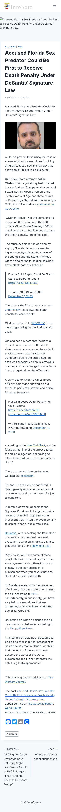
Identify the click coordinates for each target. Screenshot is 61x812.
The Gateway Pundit (40, 703)
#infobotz (11, 734)
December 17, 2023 (20, 296)
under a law (12, 309)
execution (27, 475)
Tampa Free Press (21, 628)
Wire (20, 47)
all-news (10, 47)
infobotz (12, 97)
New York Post (36, 445)
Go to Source (13, 707)
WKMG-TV (38, 323)
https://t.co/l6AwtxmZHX (23, 410)
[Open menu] (54, 6)
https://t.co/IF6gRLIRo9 (22, 282)
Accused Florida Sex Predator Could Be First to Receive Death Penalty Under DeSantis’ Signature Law (30, 695)
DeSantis (10, 533)
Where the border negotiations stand (45, 754)
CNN (34, 593)
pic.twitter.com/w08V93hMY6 (27, 414)
